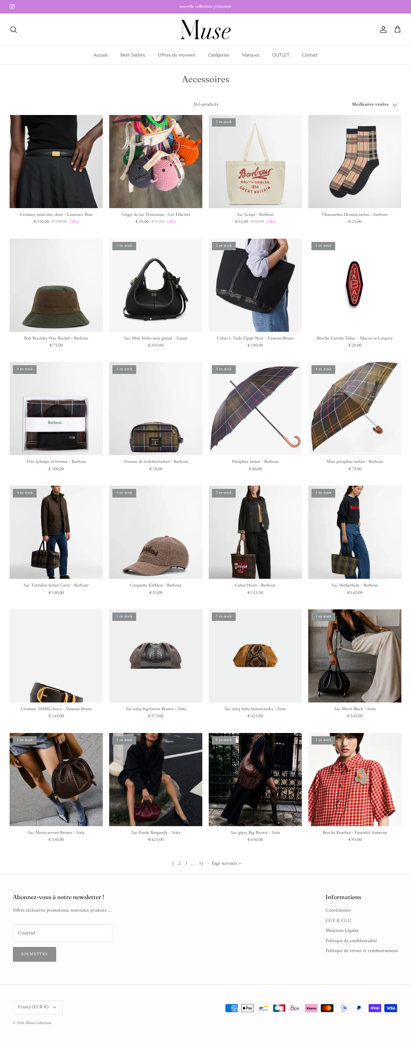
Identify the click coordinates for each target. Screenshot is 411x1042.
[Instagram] (12, 6)
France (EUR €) (33, 1007)
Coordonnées (338, 910)
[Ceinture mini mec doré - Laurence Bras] (56, 161)
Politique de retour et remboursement (362, 951)
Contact (310, 55)
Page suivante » (226, 863)
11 (201, 863)
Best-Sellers (132, 55)
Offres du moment (176, 55)
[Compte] (382, 29)
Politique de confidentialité (351, 941)
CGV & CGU (338, 920)
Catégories (218, 55)
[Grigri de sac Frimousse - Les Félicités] (155, 161)
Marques (250, 55)
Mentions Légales (342, 930)
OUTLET (280, 55)
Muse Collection (38, 1023)
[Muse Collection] (206, 30)
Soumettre (34, 954)
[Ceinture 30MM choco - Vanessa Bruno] (56, 655)
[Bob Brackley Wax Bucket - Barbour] (56, 285)
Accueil (100, 55)
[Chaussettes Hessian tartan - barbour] (354, 161)
